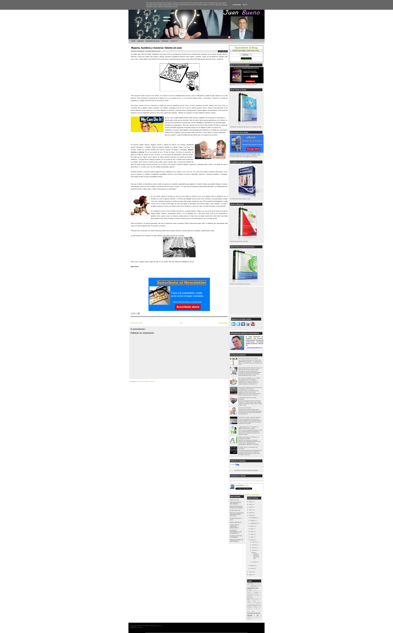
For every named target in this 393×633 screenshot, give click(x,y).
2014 (250, 572)
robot (257, 608)
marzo (252, 540)
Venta (257, 617)
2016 (250, 512)
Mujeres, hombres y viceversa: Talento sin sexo (255, 555)
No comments (223, 51)
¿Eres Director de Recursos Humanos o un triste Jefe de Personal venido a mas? (250, 368)
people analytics (252, 605)
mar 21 (254, 547)
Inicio (180, 323)
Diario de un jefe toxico (244, 408)
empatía (249, 592)
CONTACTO (173, 41)
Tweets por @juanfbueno (252, 494)
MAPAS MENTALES (235, 522)
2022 (250, 504)
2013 (250, 574)
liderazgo (256, 599)
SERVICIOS (165, 41)
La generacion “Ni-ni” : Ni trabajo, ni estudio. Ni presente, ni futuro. (248, 427)
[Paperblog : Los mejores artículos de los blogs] (235, 466)
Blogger (256, 470)
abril (251, 537)
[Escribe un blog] (134, 313)
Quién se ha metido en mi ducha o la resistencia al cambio (248, 437)
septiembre (253, 523)
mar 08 (254, 562)
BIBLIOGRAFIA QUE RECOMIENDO (235, 503)
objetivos (249, 602)
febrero (252, 565)
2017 (250, 510)
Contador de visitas (246, 60)
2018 (250, 507)
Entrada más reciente (136, 323)
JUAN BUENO (145, 625)
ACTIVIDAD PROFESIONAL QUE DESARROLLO (236, 532)
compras (259, 583)
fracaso (257, 595)
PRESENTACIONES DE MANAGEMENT (236, 540)
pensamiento (258, 602)
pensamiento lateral (254, 604)
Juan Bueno (242, 485)
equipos (256, 592)
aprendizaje (250, 584)
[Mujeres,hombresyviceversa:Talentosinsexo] (156, 47)
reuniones (249, 608)
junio (252, 531)
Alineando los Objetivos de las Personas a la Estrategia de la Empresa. (250, 388)
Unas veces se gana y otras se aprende (249, 417)
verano (249, 618)
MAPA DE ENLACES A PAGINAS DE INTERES (236, 507)
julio (251, 529)
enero (252, 568)
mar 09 (254, 550)
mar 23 (254, 545)
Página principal (234, 500)
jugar (248, 599)
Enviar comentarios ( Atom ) (146, 381)
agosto (252, 526)
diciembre (253, 517)
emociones (256, 590)
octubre (252, 520)
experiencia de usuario (253, 593)
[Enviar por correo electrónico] (132, 313)
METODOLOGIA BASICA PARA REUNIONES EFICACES (237, 514)
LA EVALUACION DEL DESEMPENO (236, 536)
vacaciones (250, 617)
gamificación (250, 598)
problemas (249, 607)
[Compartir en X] (136, 313)
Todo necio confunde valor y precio (248, 358)
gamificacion (251, 596)
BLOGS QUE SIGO (235, 510)
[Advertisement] (245, 300)
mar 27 (254, 542)
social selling (251, 611)
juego (257, 598)
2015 (250, 515)
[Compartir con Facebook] (139, 313)
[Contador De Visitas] (246, 59)
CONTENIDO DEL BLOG (152, 41)
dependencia (254, 586)
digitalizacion (253, 588)
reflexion (257, 607)
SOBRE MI (140, 41)
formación (249, 595)
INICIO (133, 41)
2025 (250, 501)
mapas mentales (252, 601)
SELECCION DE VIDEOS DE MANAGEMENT (234, 526)
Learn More (236, 5)
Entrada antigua (223, 323)
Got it (245, 5)
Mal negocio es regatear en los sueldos (249, 378)
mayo (252, 534)
